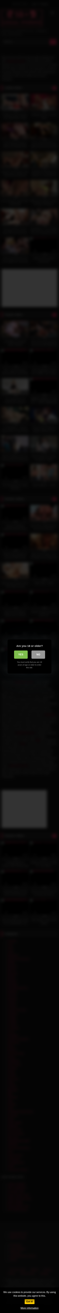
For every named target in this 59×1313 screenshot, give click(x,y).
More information (30, 1308)
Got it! (29, 1301)
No (38, 654)
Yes (20, 654)
